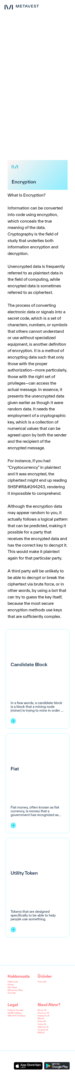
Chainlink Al (43, 1030)
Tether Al (42, 1024)
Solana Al (42, 1021)
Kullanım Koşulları (15, 1010)
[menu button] (68, 6)
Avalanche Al (43, 1016)
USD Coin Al (43, 1027)
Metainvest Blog (15, 990)
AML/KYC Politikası (16, 1016)
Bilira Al (41, 1018)
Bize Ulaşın (12, 987)
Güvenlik (12, 993)
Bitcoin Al (42, 1010)
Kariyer (11, 984)
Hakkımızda (13, 982)
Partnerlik (42, 982)
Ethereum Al (43, 1013)
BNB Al (41, 1032)
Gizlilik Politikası (15, 1013)
